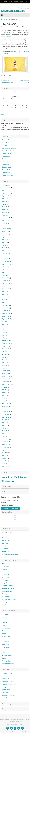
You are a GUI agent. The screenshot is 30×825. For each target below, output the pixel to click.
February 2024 (6, 185)
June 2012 (5, 425)
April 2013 (5, 398)
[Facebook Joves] (23, 8)
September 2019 (6, 220)
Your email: (4, 502)
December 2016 (6, 280)
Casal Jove (5, 145)
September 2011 (6, 450)
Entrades (6, 1)
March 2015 (5, 335)
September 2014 (6, 351)
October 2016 (5, 286)
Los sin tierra (5, 698)
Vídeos (3, 481)
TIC (26, 477)
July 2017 (4, 267)
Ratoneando (5, 551)
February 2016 (6, 305)
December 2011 (6, 442)
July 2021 (4, 198)
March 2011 (5, 466)
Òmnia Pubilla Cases (7, 175)
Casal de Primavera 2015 (24, 81)
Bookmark (10, 75)
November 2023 (6, 188)
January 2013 (5, 406)
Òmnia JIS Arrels (6, 167)
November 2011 (6, 444)
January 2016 (5, 308)
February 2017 (6, 275)
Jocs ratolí (5, 538)
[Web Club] (19, 8)
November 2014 (6, 346)
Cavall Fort (5, 620)
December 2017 (6, 256)
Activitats (16, 1)
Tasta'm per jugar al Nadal (8, 663)
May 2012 (4, 428)
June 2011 (5, 458)
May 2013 (4, 395)
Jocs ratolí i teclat (7, 540)
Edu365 (4, 625)
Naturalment (5, 575)
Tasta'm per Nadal (6, 596)
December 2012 (6, 409)
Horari (26, 1)
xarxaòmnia (9, 481)
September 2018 (6, 237)
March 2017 (5, 272)
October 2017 (5, 261)
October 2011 (5, 447)
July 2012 (4, 422)
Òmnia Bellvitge (6, 159)
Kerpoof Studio (6, 636)
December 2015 (6, 310)
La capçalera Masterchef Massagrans (7, 81)
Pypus (3, 652)
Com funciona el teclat (8, 535)
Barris (2, 4)
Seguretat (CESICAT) (7, 585)
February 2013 (6, 403)
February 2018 (6, 253)
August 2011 (5, 452)
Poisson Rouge (6, 650)
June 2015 (5, 327)
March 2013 (5, 401)
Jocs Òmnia (5, 631)
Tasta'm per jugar (6, 661)
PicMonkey (5, 580)
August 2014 (5, 354)
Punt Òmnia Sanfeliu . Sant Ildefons (13, 11)
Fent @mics (5, 687)
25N (2, 477)
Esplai (17, 477)
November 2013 (6, 379)
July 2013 (4, 390)
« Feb (2, 114)
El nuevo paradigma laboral (9, 684)
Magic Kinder (5, 644)
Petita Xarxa (5, 647)
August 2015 (5, 321)
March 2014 (5, 368)
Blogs (19, 4)
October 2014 (5, 349)
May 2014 (4, 362)
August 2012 (5, 420)
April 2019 (5, 223)
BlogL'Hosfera (5, 142)
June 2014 (5, 360)
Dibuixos (4, 622)
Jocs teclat (5, 543)
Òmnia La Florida (6, 170)
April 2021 (5, 207)
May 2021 (4, 204)
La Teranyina (5, 548)
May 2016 (4, 297)
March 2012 (5, 433)
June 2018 (5, 242)
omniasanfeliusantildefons (8, 27)
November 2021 (6, 193)
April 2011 (5, 463)
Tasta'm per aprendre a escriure (10, 554)
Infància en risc (6, 689)
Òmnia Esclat (5, 162)
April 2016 (5, 299)
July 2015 (4, 324)
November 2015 (6, 313)
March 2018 (5, 250)
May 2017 (4, 269)
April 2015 (5, 332)
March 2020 (5, 215)
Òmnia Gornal (5, 164)
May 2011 (4, 461)
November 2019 (6, 218)
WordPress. (25, 731)
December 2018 (6, 234)
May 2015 (4, 329)
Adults (6, 477)
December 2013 (6, 376)
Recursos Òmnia (6, 655)
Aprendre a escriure (7, 532)
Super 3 (4, 658)
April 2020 (5, 212)
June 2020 (5, 209)
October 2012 (5, 414)
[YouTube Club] (25, 8)
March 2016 (5, 302)
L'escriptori (5, 546)
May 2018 (4, 245)
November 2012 (6, 411)
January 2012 (5, 439)
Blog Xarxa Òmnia (6, 140)
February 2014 (6, 370)
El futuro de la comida (8, 681)
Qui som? (11, 1)
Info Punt (6, 4)
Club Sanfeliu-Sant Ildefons (9, 148)
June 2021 (5, 201)
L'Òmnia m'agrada (6, 153)
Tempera (20, 731)
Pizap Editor (5, 583)
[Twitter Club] (21, 8)
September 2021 (6, 196)
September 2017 (6, 264)
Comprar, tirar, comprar (8, 676)
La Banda (4, 639)
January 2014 (5, 373)
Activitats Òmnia (6, 564)
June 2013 (5, 392)
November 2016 (6, 283)
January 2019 (5, 231)
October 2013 (5, 381)
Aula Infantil (5, 614)
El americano (5, 678)
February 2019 (6, 229)
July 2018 (4, 239)
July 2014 (4, 357)
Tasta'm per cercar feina (8, 594)
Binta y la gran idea (7, 673)
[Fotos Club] (28, 8)
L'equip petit (5, 692)
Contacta (24, 4)
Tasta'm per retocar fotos (8, 602)
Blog (4, 75)
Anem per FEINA (13, 4)
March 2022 (5, 190)
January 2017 (5, 278)
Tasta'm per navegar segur (9, 599)
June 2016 (5, 294)
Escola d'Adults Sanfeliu (8, 151)
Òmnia (5, 19)
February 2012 (6, 436)
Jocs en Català (6, 628)
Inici (1, 1)
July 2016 (4, 291)
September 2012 (6, 417)
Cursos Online (5, 566)
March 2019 (5, 226)
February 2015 (6, 338)
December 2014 (6, 343)
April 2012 (5, 431)
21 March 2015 (20, 27)
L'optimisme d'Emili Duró (8, 695)
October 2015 (5, 316)
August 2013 (5, 387)
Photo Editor (5, 577)
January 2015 (5, 340)
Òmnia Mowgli (6, 172)
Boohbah (4, 617)
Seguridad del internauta (8, 588)
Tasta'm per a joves (7, 591)
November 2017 (6, 259)
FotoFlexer (5, 569)
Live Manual (5, 572)
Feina (23, 477)
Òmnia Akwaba (6, 156)
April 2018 (5, 248)
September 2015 (6, 319)
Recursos (21, 1)
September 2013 (6, 384)
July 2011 (4, 455)
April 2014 (5, 365)
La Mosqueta (5, 642)
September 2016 (6, 289)
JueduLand (5, 633)
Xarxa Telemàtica (6, 605)
